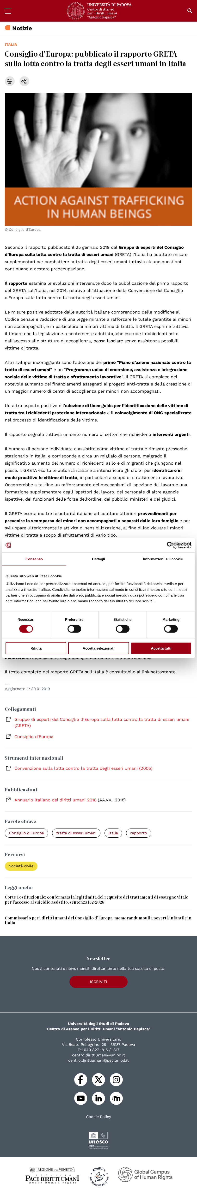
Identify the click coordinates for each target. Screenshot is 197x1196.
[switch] (74, 629)
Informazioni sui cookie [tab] (163, 559)
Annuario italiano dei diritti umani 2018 (55, 799)
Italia (11, 44)
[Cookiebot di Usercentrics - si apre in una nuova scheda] (170, 545)
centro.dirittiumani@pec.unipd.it (98, 1060)
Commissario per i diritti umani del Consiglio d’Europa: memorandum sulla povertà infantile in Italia (98, 920)
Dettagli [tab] (98, 559)
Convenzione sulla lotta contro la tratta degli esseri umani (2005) (83, 768)
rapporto (138, 833)
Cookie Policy (98, 1117)
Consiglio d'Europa (33, 736)
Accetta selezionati (98, 648)
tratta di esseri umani (76, 833)
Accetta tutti (161, 648)
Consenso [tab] (34, 559)
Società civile (21, 866)
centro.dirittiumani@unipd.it (98, 1055)
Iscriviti (98, 981)
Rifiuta (36, 648)
